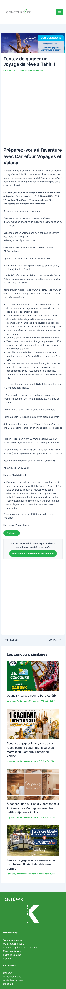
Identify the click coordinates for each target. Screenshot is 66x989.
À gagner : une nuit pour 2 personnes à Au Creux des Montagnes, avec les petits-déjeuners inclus (33, 808)
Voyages (11, 701)
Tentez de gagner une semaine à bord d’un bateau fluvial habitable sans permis (32, 864)
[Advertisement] (33, 107)
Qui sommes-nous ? (13, 944)
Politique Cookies (12, 955)
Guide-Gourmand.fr (13, 976)
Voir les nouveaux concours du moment (33, 553)
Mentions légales (12, 951)
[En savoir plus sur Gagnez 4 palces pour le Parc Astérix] (33, 676)
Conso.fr (7, 973)
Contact (7, 958)
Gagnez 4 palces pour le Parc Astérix (31, 695)
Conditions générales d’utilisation (20, 947)
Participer (11, 533)
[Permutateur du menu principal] (59, 12)
